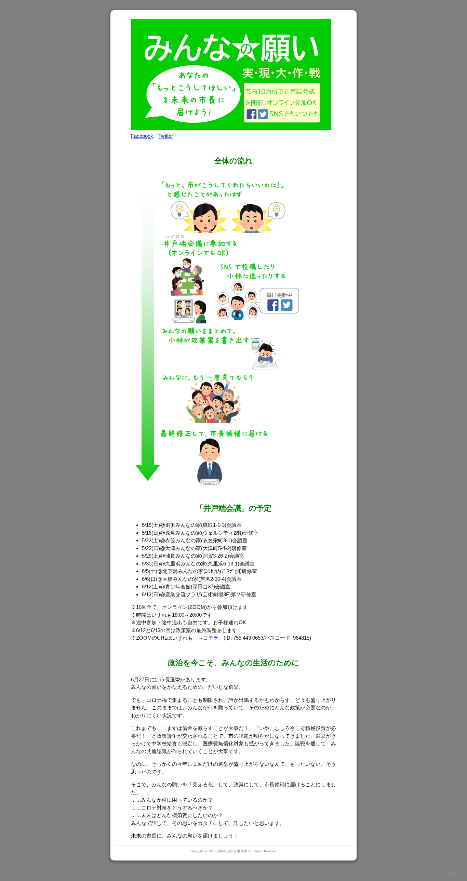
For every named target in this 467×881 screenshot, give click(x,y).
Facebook (142, 136)
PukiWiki (419, 876)
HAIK (452, 872)
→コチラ (208, 638)
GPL (451, 876)
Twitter (165, 136)
